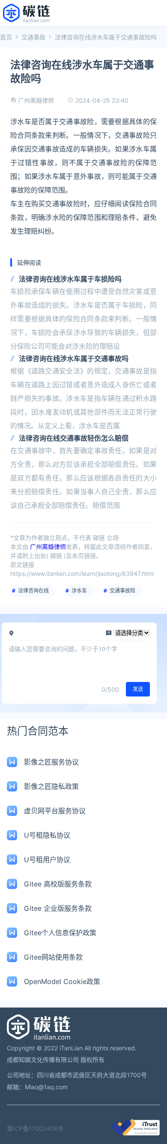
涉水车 (79, 590)
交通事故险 (122, 590)
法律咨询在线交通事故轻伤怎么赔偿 (73, 438)
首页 (6, 37)
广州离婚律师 (36, 100)
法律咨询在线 (33, 590)
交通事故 (33, 37)
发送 (138, 689)
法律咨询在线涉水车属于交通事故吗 (73, 358)
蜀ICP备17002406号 (35, 1128)
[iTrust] (135, 1133)
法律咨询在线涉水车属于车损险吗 (70, 279)
